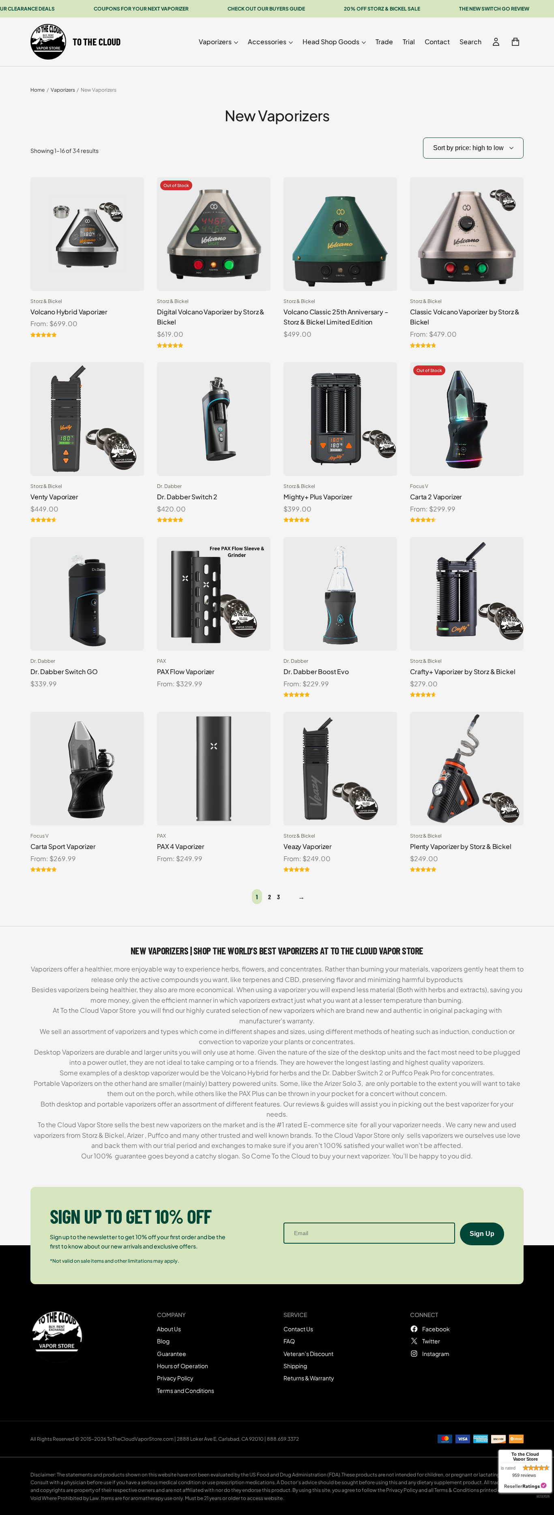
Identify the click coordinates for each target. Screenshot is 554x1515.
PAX (161, 661)
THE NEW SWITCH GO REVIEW (494, 9)
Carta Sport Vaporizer (63, 846)
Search (470, 41)
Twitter (431, 1341)
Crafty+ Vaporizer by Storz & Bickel (462, 671)
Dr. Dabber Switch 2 (187, 496)
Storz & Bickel (46, 301)
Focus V (419, 486)
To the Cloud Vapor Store (98, 1010)
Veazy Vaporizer (307, 846)
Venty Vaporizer (54, 496)
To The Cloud (96, 41)
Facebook (436, 1328)
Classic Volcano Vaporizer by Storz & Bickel (465, 317)
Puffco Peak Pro (416, 1072)
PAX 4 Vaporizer (180, 846)
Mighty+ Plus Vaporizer (317, 496)
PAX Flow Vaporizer (186, 671)
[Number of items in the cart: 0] (515, 42)
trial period (180, 1145)
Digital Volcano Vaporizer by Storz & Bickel (210, 317)
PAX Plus (251, 1093)
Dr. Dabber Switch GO (64, 671)
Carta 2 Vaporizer (436, 496)
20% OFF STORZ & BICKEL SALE (382, 9)
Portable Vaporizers (63, 1083)
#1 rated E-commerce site (317, 1124)
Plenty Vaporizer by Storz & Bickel (460, 846)
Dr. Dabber (169, 486)
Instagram (435, 1353)
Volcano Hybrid (244, 1072)
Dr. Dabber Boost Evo (316, 671)
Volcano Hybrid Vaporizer (68, 311)
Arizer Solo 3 (342, 1083)
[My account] (496, 42)
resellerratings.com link (525, 1486)
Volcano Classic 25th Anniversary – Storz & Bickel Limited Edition (336, 317)
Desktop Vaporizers (64, 1052)
